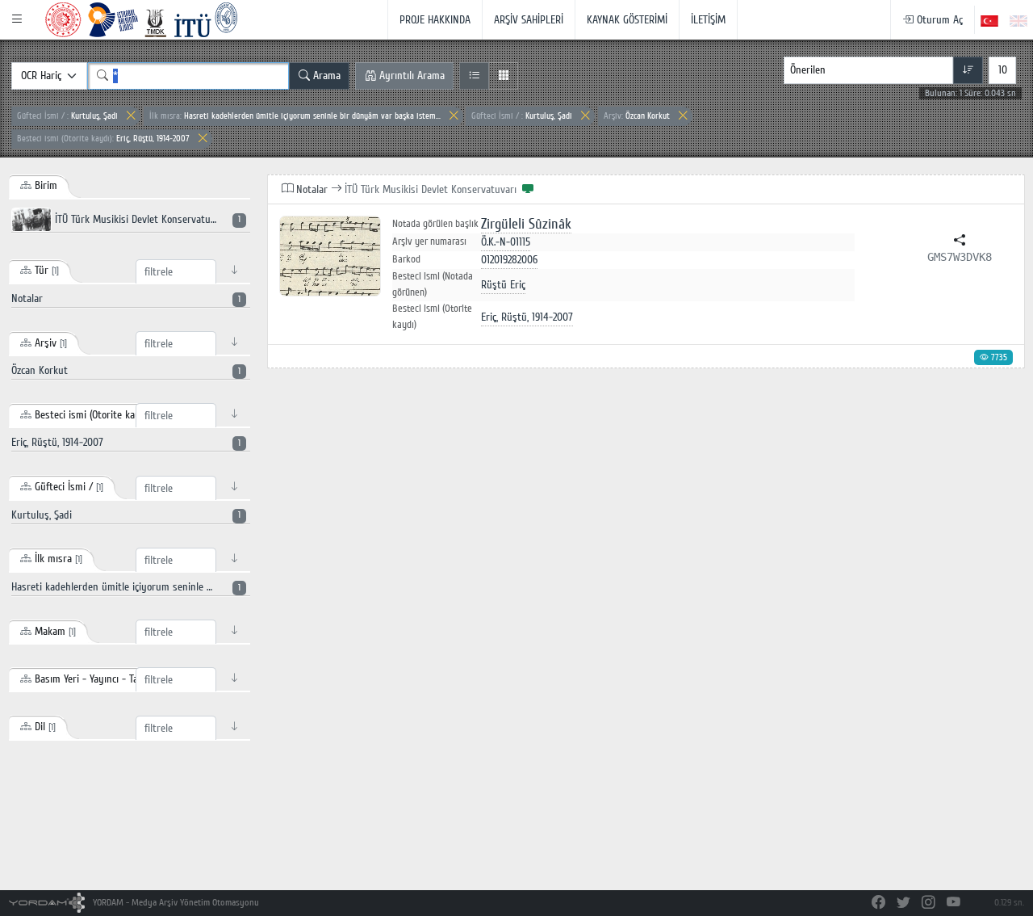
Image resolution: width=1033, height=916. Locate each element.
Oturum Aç (938, 20)
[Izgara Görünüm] (503, 76)
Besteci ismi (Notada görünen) (432, 284)
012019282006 (509, 260)
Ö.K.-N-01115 (505, 242)
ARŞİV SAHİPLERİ (528, 20)
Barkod (406, 259)
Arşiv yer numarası (429, 241)
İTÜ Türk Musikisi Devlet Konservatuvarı (146, 219)
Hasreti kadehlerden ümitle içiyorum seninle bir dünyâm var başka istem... (295, 116)
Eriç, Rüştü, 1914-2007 (103, 138)
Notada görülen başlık (435, 224)
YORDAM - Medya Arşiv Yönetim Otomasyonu (174, 903)
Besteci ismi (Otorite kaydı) (432, 316)
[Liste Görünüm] (474, 76)
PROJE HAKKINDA (434, 20)
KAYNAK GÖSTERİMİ (627, 20)
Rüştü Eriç (503, 285)
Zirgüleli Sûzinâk (526, 224)
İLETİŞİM (708, 20)
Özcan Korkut (637, 116)
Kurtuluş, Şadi (67, 116)
